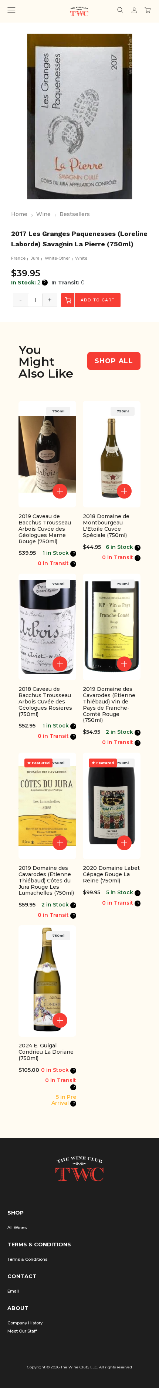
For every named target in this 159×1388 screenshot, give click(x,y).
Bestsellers (75, 214)
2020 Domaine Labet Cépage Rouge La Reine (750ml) (111, 874)
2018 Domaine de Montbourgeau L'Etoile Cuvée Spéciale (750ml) (106, 525)
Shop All (114, 361)
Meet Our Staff (22, 1331)
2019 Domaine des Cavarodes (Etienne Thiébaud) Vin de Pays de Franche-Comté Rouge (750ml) (109, 704)
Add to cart (97, 300)
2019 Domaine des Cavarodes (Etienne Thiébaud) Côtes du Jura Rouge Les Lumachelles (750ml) (46, 880)
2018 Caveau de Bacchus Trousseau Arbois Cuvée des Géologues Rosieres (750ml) (45, 701)
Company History (25, 1322)
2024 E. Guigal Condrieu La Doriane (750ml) (46, 1052)
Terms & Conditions (27, 1259)
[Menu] (11, 11)
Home (19, 214)
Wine (43, 214)
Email (13, 1291)
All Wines (17, 1227)
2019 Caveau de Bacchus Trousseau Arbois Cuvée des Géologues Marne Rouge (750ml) (44, 528)
